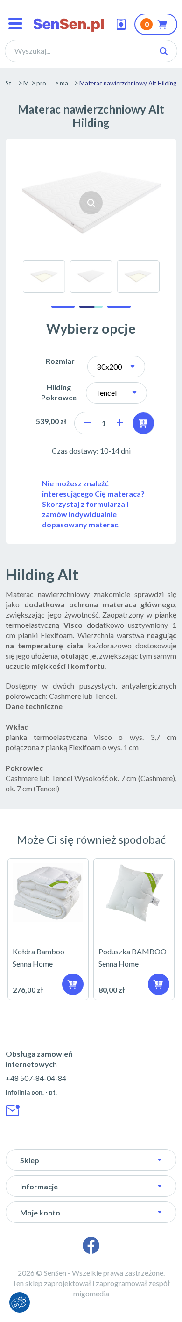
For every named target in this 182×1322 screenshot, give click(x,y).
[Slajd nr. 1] (63, 307)
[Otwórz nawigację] (15, 24)
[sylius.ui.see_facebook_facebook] (91, 1245)
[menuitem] (44, 276)
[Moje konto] (123, 24)
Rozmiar (60, 360)
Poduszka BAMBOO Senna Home (134, 929)
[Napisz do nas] (13, 1110)
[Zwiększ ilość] (120, 422)
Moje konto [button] (40, 1212)
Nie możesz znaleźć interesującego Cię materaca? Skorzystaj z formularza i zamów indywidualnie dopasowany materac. (93, 504)
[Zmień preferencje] (19, 1302)
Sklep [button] (29, 1160)
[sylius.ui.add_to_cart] (143, 423)
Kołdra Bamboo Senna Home (48, 929)
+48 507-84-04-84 (36, 1077)
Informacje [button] (39, 1186)
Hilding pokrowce (59, 392)
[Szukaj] (164, 51)
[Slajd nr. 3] (119, 307)
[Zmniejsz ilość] (87, 422)
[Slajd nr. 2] (91, 307)
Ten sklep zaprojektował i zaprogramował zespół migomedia (91, 1288)
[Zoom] (91, 202)
